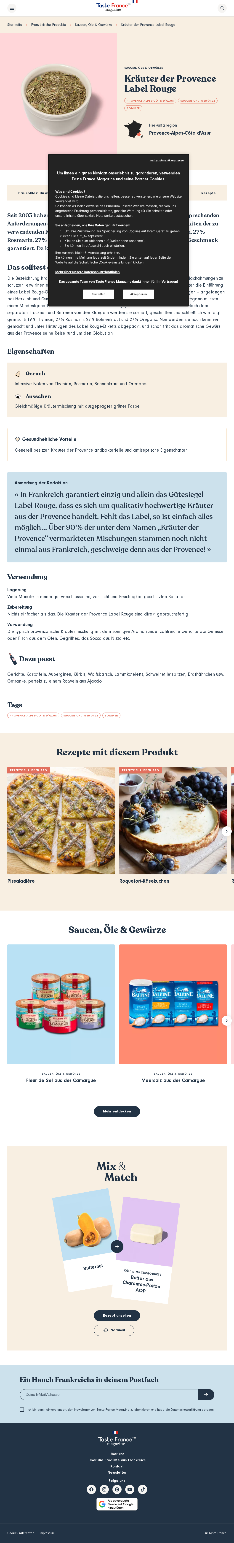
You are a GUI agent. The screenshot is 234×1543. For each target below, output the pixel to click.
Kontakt (117, 1466)
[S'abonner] (206, 1394)
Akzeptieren (138, 294)
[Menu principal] (11, 8)
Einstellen (99, 294)
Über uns (117, 1454)
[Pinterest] (117, 1489)
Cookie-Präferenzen (20, 1533)
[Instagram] (104, 1489)
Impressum (47, 1533)
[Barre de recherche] (222, 8)
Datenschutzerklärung (186, 1410)
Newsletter (117, 1472)
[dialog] (118, 230)
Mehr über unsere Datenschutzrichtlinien (87, 272)
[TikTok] (142, 1489)
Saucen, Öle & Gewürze (93, 25)
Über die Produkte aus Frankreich (117, 1460)
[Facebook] (91, 1489)
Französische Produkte (48, 25)
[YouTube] (129, 1489)
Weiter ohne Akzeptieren (167, 160)
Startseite (14, 25)
